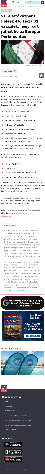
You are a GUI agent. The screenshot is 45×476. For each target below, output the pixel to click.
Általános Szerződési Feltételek (18, 425)
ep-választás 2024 (32, 7)
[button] (42, 6)
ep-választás (16, 7)
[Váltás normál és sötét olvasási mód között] (18, 2)
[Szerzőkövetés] (15, 71)
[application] (22, 363)
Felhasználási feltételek (15, 415)
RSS (6, 401)
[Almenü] (12, 2)
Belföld (7, 11)
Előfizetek (32, 2)
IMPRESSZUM (9, 411)
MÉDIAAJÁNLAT (10, 430)
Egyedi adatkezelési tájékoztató (18, 420)
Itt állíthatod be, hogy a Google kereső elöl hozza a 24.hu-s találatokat (25, 303)
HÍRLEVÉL (8, 406)
